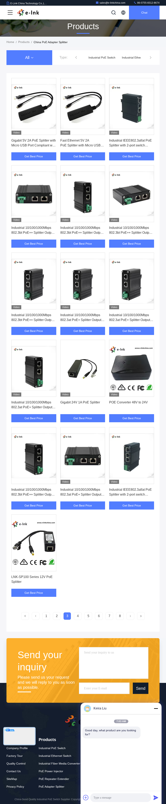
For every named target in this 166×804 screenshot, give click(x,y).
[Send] (156, 797)
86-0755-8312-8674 (148, 2)
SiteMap (11, 779)
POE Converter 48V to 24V (128, 402)
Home (10, 42)
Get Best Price (33, 156)
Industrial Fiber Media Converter (59, 763)
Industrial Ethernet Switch (138, 57)
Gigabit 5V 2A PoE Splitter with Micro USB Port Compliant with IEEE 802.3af (33, 145)
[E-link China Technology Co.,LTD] (28, 12)
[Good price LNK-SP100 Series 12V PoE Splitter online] (34, 543)
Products (24, 42)
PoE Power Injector (51, 771)
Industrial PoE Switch (101, 57)
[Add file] (86, 797)
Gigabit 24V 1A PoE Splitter (80, 402)
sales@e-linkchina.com (112, 2)
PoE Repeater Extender (54, 779)
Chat (144, 12)
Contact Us (13, 771)
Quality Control (16, 763)
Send (140, 688)
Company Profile (17, 748)
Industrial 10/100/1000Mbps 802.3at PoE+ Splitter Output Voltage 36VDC (80, 494)
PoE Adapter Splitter (51, 786)
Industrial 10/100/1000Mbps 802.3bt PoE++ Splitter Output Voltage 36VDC (32, 494)
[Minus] (155, 708)
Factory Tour (14, 755)
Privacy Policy (15, 786)
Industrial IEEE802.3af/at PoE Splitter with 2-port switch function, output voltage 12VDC (131, 494)
